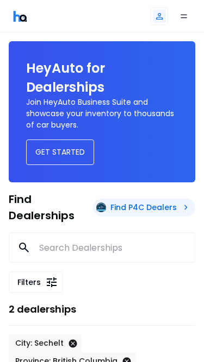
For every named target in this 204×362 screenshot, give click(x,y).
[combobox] (102, 247)
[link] (20, 16)
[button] (159, 16)
